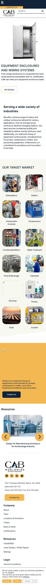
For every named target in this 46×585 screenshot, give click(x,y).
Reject (17, 581)
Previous (6, 441)
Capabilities (9, 543)
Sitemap (7, 552)
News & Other (10, 527)
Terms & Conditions (12, 564)
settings (26, 577)
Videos (7, 522)
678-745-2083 (33, 490)
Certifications (9, 531)
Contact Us (11, 7)
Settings (27, 581)
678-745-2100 (16, 490)
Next (40, 441)
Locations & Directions (13, 518)
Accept (7, 581)
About (6, 510)
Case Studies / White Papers (16, 547)
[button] (2, 2)
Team (6, 514)
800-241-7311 (15, 487)
